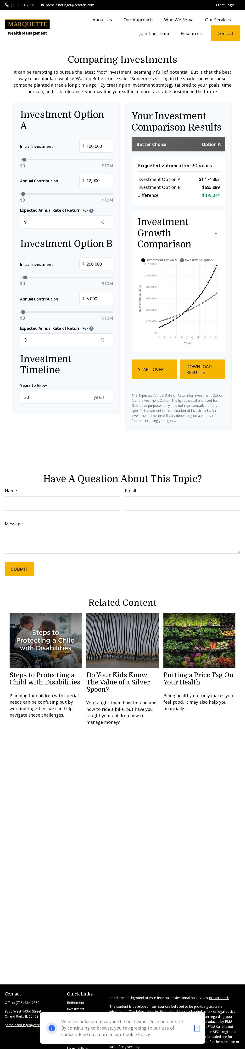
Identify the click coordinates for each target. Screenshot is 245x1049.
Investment (75, 1009)
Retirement (75, 1002)
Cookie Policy (136, 1034)
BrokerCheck (219, 997)
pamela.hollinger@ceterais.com (70, 5)
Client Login (225, 5)
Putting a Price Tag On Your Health (198, 678)
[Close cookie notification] (197, 1028)
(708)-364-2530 (27, 1002)
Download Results (199, 369)
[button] (102, 19)
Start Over (151, 369)
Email (130, 490)
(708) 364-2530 (22, 5)
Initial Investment (52, 146)
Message (14, 524)
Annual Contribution (52, 181)
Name (11, 490)
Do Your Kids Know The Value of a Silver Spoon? (118, 682)
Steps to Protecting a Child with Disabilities (45, 678)
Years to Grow (33, 385)
